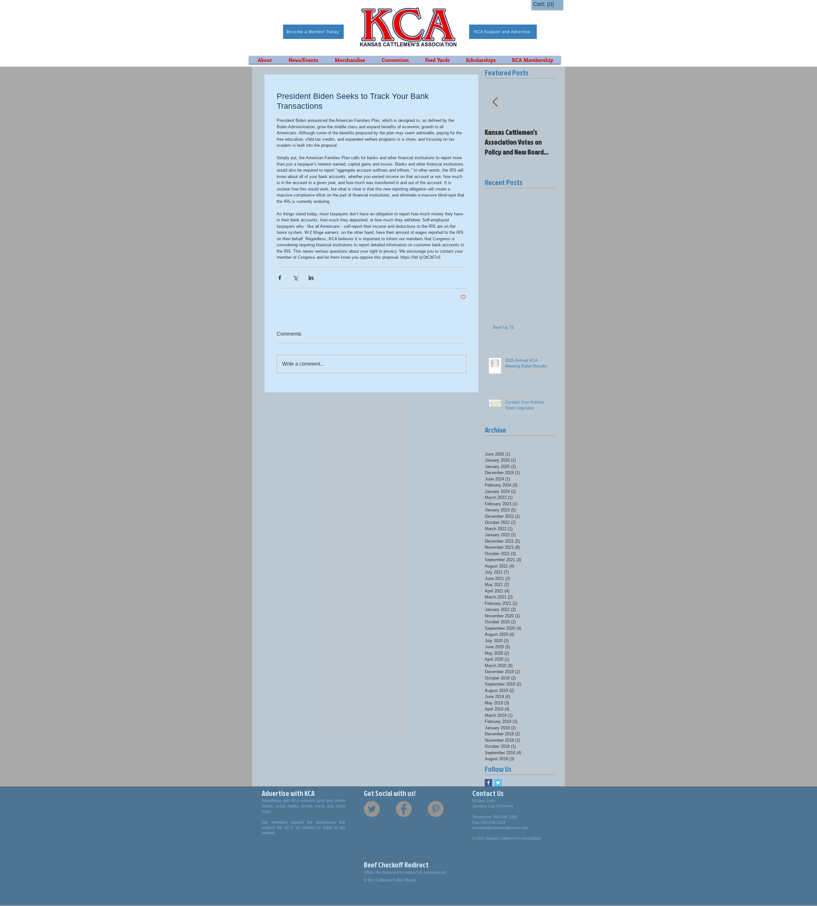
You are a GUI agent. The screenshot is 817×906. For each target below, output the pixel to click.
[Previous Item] (495, 102)
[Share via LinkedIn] (311, 278)
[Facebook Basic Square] (488, 782)
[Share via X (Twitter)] (295, 278)
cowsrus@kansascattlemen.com (500, 828)
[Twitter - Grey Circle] (372, 809)
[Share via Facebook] (280, 278)
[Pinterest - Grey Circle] (436, 809)
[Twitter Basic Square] (498, 782)
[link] (545, 4)
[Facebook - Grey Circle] (404, 809)
